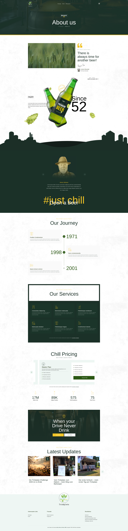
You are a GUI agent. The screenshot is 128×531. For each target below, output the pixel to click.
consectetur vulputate (75, 337)
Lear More (58, 434)
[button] (85, 174)
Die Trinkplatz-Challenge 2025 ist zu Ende (38, 481)
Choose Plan (79, 377)
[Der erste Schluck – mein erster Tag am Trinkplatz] (89, 466)
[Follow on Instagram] (99, 3)
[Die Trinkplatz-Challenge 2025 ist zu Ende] (39, 466)
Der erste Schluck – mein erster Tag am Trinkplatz (88, 481)
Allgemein (31, 477)
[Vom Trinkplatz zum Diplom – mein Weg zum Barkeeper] (64, 466)
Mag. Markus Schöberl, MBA (61, 527)
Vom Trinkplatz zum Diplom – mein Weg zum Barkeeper (63, 482)
